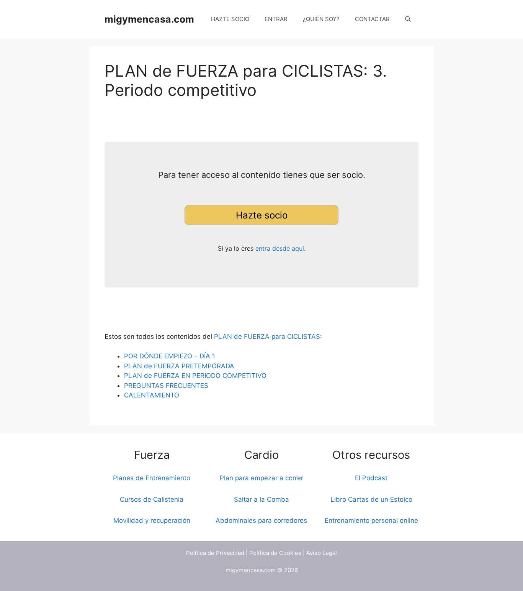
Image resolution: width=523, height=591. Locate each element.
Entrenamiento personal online (371, 520)
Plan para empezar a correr (261, 478)
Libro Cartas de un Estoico (371, 499)
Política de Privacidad (215, 553)
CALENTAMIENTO (151, 395)
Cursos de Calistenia (151, 499)
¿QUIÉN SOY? (321, 19)
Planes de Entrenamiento (151, 478)
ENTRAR (276, 19)
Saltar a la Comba (261, 499)
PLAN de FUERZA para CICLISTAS (267, 336)
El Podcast (371, 478)
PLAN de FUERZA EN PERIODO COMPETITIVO (195, 375)
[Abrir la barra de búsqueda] (407, 19)
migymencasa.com (149, 19)
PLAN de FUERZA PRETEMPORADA (179, 366)
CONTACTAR (372, 19)
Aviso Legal (321, 553)
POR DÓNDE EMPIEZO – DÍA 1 (169, 356)
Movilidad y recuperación (151, 520)
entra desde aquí (279, 248)
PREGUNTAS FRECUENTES (166, 385)
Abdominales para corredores (261, 520)
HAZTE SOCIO (230, 19)
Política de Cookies (275, 553)
